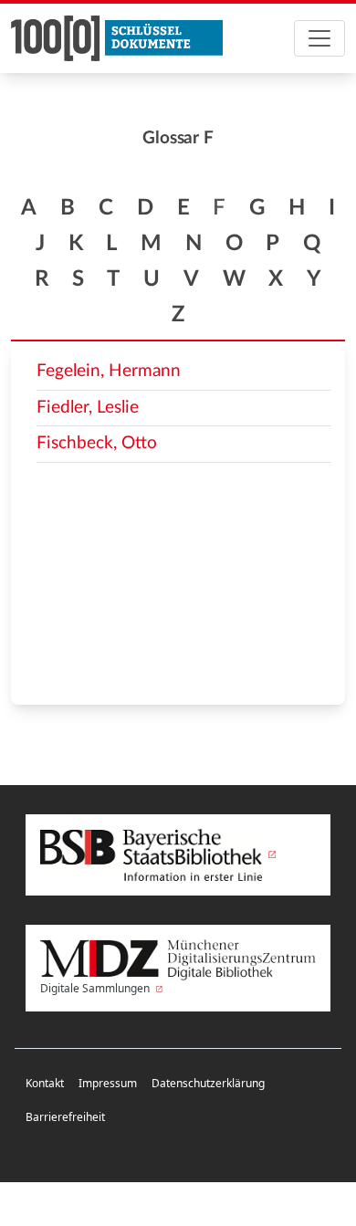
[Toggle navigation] (319, 38)
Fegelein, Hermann (109, 371)
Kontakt (45, 1083)
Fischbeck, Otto (97, 443)
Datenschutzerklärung (208, 1083)
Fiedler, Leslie (88, 407)
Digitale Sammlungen (96, 988)
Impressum (108, 1083)
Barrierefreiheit (65, 1117)
